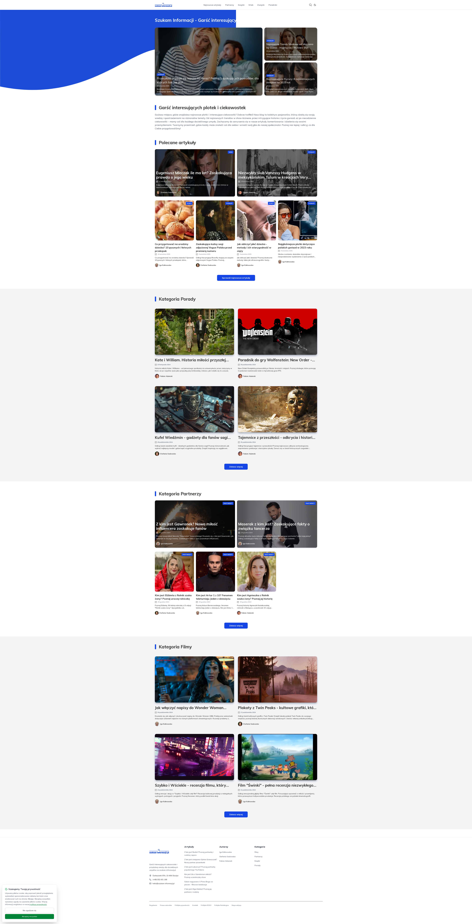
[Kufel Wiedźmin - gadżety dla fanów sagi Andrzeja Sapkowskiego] (194, 409)
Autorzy (223, 846)
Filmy (256, 852)
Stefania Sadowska (168, 192)
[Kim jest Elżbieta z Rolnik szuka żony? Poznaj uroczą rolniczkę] (174, 572)
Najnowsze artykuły (212, 5)
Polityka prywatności (182, 905)
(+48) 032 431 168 (160, 879)
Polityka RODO (206, 905)
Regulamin (153, 905)
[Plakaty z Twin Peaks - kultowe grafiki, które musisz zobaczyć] (277, 679)
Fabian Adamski (249, 192)
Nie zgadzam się (29, 910)
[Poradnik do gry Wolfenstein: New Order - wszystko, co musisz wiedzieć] (277, 332)
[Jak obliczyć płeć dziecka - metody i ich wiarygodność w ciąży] (256, 220)
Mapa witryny (236, 905)
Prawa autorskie (166, 905)
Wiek (250, 5)
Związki (261, 5)
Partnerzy (229, 5)
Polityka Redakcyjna (221, 905)
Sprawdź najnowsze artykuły (236, 278)
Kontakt (195, 905)
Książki (241, 5)
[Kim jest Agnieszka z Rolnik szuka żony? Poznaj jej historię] (256, 572)
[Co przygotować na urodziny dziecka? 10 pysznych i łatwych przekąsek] (174, 220)
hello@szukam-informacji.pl (163, 883)
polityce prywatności (38, 904)
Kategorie (260, 846)
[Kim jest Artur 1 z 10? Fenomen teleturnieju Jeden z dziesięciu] (215, 572)
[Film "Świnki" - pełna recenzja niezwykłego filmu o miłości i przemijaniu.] (277, 757)
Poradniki (272, 5)
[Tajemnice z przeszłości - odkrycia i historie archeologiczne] (277, 409)
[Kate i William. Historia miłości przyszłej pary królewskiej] (194, 332)
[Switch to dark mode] (315, 5)
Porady (257, 865)
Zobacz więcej (236, 466)
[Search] (310, 5)
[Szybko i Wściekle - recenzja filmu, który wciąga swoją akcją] (194, 757)
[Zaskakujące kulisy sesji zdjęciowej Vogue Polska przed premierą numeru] (215, 220)
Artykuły (189, 846)
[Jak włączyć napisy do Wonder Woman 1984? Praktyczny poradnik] (194, 679)
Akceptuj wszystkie (29, 916)
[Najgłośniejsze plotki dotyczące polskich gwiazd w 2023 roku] (297, 220)
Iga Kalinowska (167, 544)
